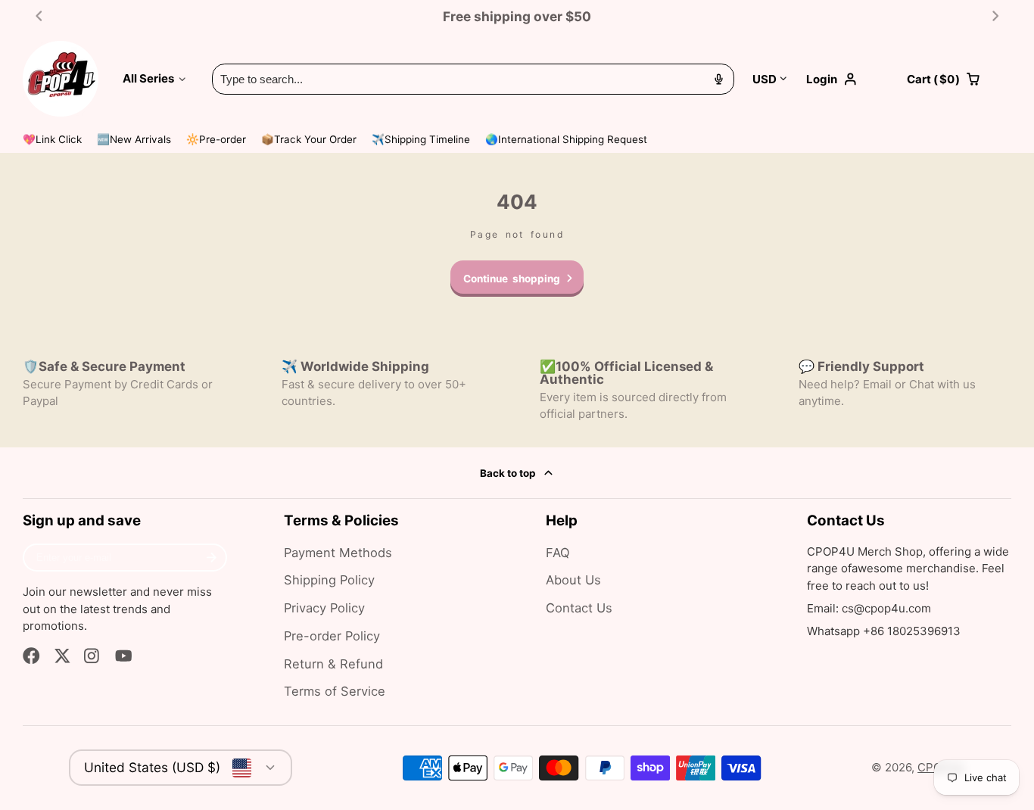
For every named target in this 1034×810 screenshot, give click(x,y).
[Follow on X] (62, 656)
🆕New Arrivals (134, 139)
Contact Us (579, 607)
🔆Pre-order (216, 139)
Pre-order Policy (332, 635)
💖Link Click (52, 139)
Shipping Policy (329, 579)
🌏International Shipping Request (566, 139)
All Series (148, 78)
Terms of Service (334, 691)
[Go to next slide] (996, 16)
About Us (573, 579)
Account (847, 79)
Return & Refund (333, 663)
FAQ (558, 552)
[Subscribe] (211, 558)
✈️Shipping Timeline (421, 139)
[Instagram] (92, 656)
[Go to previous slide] (39, 16)
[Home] (60, 79)
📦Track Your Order (309, 139)
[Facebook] (31, 656)
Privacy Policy (324, 607)
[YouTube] (123, 656)
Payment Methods (338, 552)
